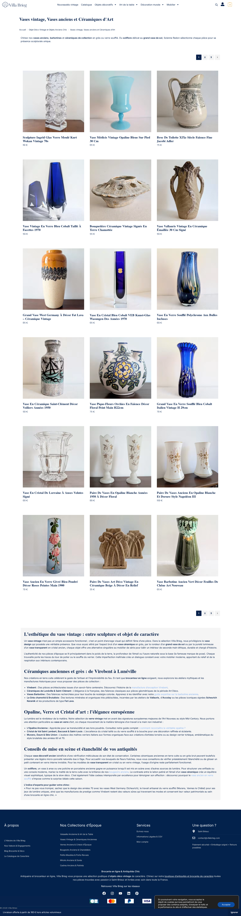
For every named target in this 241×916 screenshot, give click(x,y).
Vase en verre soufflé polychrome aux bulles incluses (187, 317)
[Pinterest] (137, 893)
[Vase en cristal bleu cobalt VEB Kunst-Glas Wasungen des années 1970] (120, 279)
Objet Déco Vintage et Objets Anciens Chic (48, 30)
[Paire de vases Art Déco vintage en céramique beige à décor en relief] (120, 545)
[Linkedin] (128, 893)
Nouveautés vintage (67, 4)
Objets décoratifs (104, 4)
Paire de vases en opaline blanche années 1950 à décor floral (119, 494)
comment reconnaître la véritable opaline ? (162, 728)
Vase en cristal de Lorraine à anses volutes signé (53, 494)
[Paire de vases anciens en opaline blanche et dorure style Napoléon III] (187, 457)
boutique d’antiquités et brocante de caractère (189, 876)
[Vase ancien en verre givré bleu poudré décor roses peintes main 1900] (53, 545)
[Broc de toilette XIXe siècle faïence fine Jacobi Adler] (187, 101)
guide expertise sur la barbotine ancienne (176, 694)
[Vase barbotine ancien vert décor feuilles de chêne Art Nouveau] (187, 545)
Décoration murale (150, 4)
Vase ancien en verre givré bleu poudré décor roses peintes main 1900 (50, 583)
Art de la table (126, 4)
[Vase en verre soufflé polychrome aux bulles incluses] (187, 279)
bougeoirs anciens (119, 771)
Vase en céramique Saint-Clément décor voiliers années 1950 (50, 406)
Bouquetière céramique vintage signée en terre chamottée (118, 228)
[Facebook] (104, 893)
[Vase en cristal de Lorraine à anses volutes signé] (53, 457)
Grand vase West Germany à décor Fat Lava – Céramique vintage (53, 317)
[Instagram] (112, 893)
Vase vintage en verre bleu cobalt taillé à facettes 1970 (52, 228)
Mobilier (171, 4)
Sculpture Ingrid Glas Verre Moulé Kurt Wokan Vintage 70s (50, 139)
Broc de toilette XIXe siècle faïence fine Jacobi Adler (184, 139)
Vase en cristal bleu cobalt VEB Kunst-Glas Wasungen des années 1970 (120, 317)
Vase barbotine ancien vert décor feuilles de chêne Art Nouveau (187, 583)
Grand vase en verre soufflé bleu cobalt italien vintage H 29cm (184, 406)
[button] (229, 5)
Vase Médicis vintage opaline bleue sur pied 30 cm (120, 139)
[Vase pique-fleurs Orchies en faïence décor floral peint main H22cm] (120, 368)
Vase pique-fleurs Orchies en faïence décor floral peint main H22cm (119, 406)
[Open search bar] (216, 5)
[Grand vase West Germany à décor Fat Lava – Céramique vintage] (53, 279)
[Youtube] (120, 893)
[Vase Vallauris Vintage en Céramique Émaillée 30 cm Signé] (187, 190)
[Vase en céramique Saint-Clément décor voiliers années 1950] (53, 368)
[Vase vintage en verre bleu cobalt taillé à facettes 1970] (53, 190)
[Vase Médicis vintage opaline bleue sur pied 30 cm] (120, 101)
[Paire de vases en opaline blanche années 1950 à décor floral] (120, 457)
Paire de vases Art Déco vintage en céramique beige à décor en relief (114, 583)
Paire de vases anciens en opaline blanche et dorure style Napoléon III (186, 494)
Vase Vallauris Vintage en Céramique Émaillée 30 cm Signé (182, 228)
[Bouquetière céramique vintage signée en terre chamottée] (120, 190)
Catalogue (86, 4)
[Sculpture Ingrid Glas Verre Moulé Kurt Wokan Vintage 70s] (53, 101)
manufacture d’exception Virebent (150, 687)
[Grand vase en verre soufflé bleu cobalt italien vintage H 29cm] (187, 368)
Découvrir (55, 150)
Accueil (22, 30)
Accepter (226, 904)
